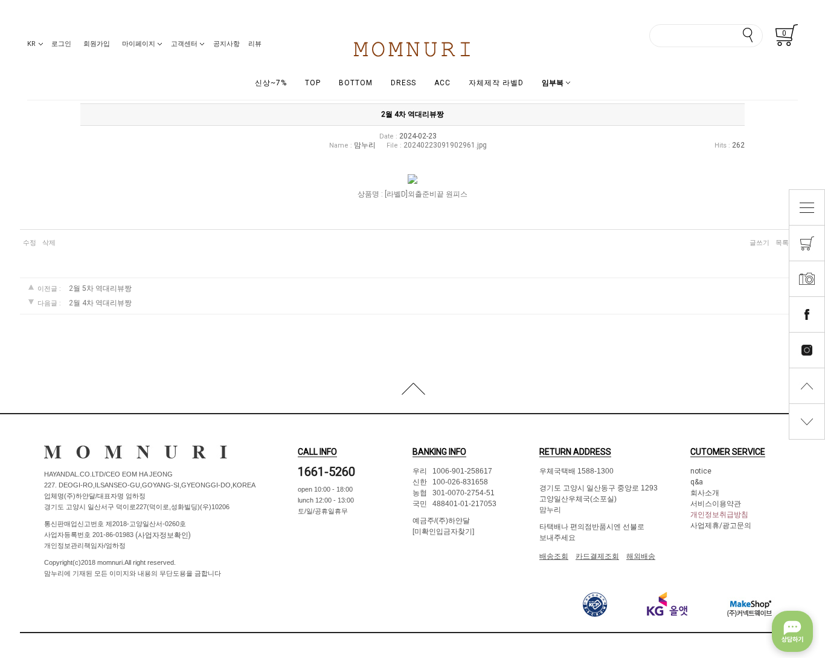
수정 (29, 243)
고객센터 (184, 44)
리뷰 (255, 44)
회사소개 (704, 493)
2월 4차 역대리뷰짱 (100, 303)
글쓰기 (759, 243)
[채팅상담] (792, 631)
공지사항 (226, 44)
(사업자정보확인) (162, 535)
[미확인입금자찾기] (443, 531)
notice (700, 471)
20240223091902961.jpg (445, 145)
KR (31, 44)
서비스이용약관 (715, 504)
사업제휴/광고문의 (720, 525)
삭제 (49, 243)
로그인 (61, 44)
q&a (696, 482)
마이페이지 (138, 44)
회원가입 (96, 44)
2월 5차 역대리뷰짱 (100, 289)
